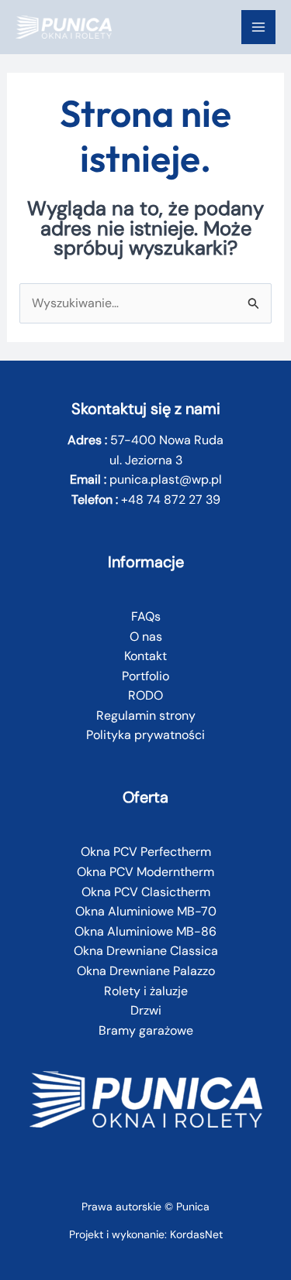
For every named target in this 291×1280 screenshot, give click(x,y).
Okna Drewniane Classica (146, 951)
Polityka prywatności (145, 735)
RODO (145, 695)
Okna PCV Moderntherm (145, 872)
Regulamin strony (146, 715)
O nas (146, 636)
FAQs (146, 616)
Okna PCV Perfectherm (146, 852)
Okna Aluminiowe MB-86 (145, 931)
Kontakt (145, 656)
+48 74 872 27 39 (170, 499)
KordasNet (196, 1234)
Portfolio (145, 676)
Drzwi (145, 1010)
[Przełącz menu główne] (258, 27)
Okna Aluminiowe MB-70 (146, 911)
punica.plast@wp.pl (165, 479)
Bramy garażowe (146, 1030)
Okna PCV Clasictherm (145, 892)
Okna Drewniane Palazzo (146, 971)
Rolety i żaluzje (146, 991)
